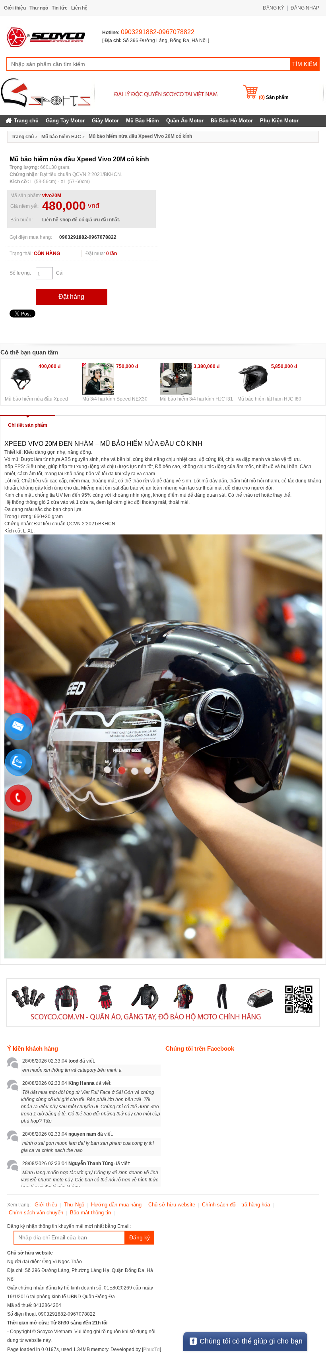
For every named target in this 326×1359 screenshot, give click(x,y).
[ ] (155, 40)
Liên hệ (79, 8)
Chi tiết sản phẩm (27, 425)
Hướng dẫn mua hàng (116, 1205)
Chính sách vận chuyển (36, 1213)
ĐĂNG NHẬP (305, 8)
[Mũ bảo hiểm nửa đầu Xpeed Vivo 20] (21, 379)
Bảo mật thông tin (90, 1213)
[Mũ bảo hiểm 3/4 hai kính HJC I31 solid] (176, 379)
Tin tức (60, 8)
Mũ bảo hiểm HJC (61, 136)
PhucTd (151, 1349)
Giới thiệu (15, 8)
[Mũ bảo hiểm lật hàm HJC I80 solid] (253, 379)
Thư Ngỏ (74, 1205)
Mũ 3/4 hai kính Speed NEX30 (114, 399)
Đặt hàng (71, 296)
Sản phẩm (274, 97)
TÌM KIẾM (304, 64)
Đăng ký (139, 1237)
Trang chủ (23, 136)
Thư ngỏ (38, 8)
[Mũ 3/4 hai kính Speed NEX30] (98, 379)
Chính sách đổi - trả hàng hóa (236, 1205)
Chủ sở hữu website (171, 1205)
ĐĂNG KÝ (273, 8)
